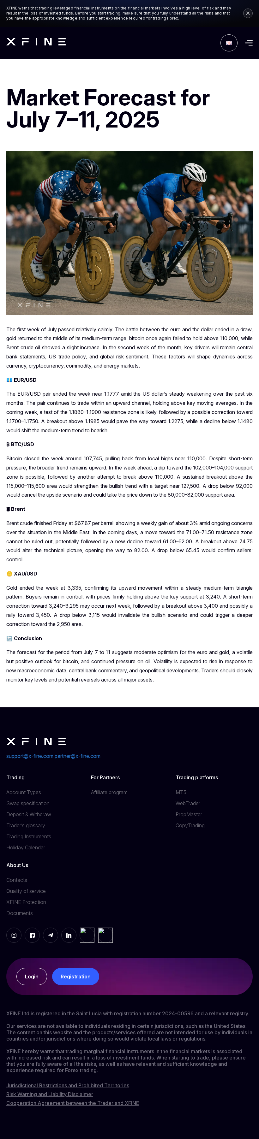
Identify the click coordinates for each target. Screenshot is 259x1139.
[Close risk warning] (248, 13)
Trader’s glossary (25, 825)
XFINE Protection (26, 902)
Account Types (23, 792)
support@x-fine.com (29, 756)
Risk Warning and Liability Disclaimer (49, 1094)
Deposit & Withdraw (28, 814)
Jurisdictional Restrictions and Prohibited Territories (67, 1085)
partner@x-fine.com (77, 756)
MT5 (181, 792)
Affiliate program (109, 792)
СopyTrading (190, 825)
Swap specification (28, 803)
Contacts (16, 880)
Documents (19, 913)
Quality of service (26, 891)
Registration (76, 976)
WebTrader (188, 803)
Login (32, 976)
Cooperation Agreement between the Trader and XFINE (72, 1103)
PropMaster (189, 814)
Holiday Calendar (25, 847)
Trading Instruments (28, 836)
